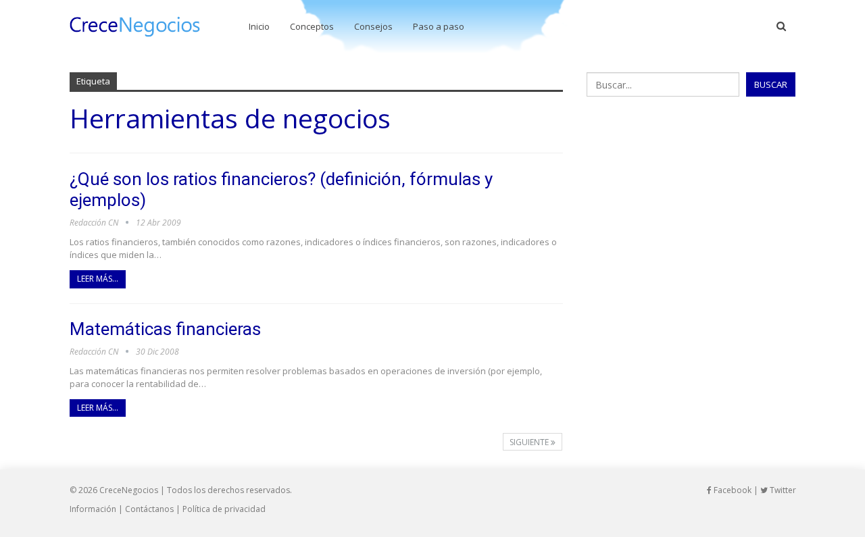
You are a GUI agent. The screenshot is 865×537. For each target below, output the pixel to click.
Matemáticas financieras (165, 329)
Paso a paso (438, 26)
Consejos (373, 26)
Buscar (770, 84)
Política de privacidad (224, 509)
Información (93, 509)
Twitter (782, 490)
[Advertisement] (691, 204)
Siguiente (530, 442)
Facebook (731, 490)
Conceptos (312, 26)
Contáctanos (149, 509)
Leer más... (97, 278)
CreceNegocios (128, 490)
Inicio (259, 26)
